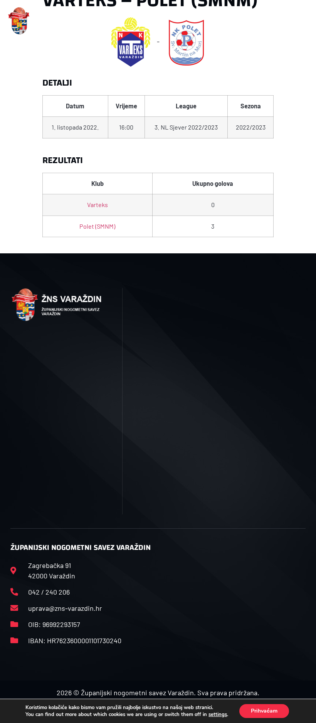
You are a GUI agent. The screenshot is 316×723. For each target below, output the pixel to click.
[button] (103, 20)
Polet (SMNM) (97, 226)
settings (217, 714)
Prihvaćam (264, 711)
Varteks (97, 204)
